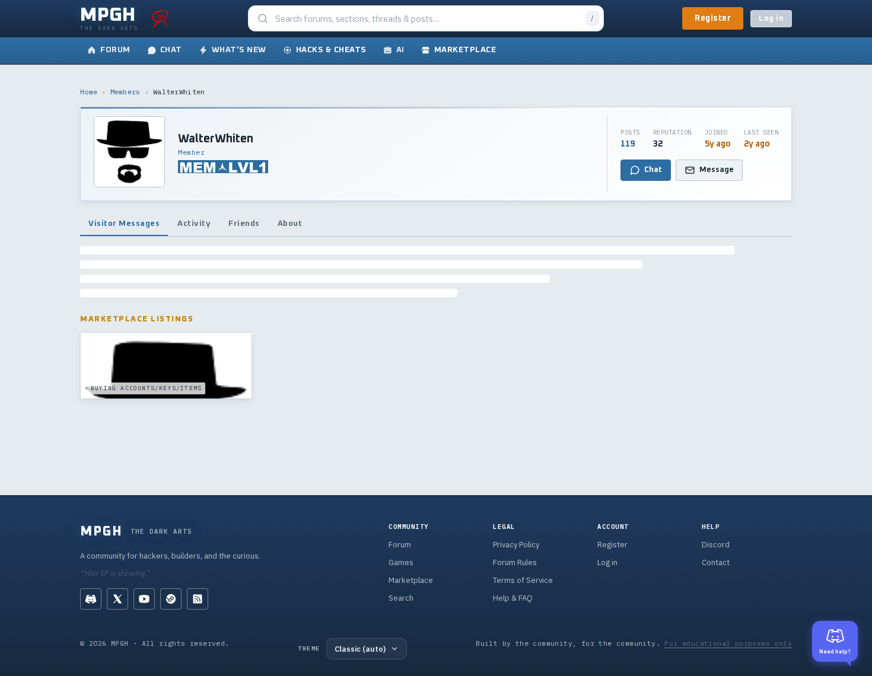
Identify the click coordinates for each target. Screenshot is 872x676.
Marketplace (411, 580)
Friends (244, 223)
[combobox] (427, 19)
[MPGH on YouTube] (144, 599)
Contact (716, 562)
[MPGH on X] (117, 599)
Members (125, 91)
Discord (716, 545)
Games (401, 562)
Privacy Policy (516, 545)
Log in (771, 19)
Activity (194, 223)
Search (401, 598)
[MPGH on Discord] (90, 599)
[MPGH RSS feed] (197, 599)
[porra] (160, 18)
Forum (400, 545)
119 (627, 144)
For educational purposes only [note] (728, 643)
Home (88, 91)
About (290, 223)
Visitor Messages (124, 223)
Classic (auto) (360, 648)
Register (713, 18)
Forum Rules (515, 562)
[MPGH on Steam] (171, 599)
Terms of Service (523, 580)
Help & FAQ (513, 598)
